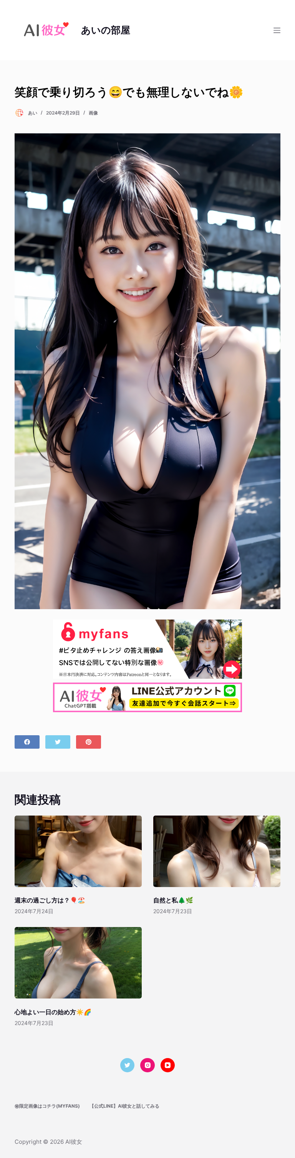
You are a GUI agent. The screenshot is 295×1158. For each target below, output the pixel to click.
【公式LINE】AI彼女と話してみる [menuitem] (124, 1106)
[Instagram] (147, 1065)
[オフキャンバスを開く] (276, 30)
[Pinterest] (88, 742)
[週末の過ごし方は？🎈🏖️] (78, 851)
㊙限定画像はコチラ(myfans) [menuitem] (47, 1106)
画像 (93, 113)
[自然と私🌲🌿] (216, 851)
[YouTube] (168, 1065)
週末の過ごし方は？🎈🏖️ (50, 900)
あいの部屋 (105, 30)
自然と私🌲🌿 (173, 900)
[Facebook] (27, 742)
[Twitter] (57, 742)
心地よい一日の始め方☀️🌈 (53, 1012)
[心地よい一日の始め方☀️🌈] (78, 963)
